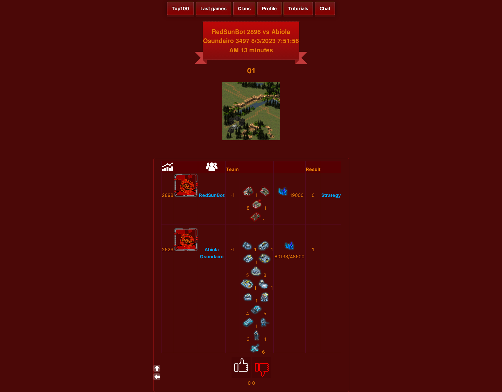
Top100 (180, 8)
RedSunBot (212, 195)
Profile (269, 8)
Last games (213, 8)
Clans (244, 8)
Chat (325, 8)
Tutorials (298, 8)
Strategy (331, 195)
